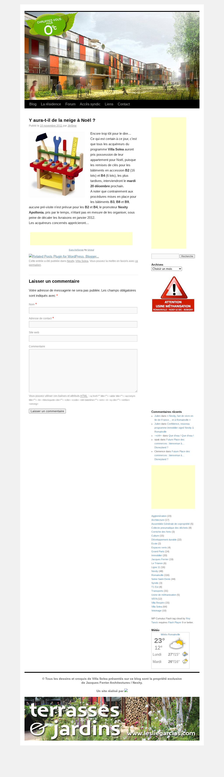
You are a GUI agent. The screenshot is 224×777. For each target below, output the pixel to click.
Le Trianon (157, 563)
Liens (109, 104)
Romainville (157, 575)
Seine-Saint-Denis (160, 579)
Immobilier (156, 555)
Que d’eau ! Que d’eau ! (181, 435)
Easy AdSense (76, 250)
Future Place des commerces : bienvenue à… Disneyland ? (169, 443)
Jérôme (72, 125)
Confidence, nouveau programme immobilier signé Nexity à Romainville (174, 427)
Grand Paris (157, 551)
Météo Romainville (170, 634)
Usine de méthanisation (163, 594)
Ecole (154, 543)
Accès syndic (90, 104)
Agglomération (158, 516)
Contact (124, 104)
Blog (33, 104)
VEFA (154, 598)
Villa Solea (81, 261)
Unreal (91, 250)
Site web (34, 332)
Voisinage (156, 610)
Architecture (157, 520)
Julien (157, 416)
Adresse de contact (40, 318)
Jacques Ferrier (159, 559)
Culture (155, 535)
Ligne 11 (155, 567)
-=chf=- (158, 435)
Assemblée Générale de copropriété (170, 524)
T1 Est (154, 587)
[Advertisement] (81, 238)
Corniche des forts (161, 531)
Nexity (70, 261)
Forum (70, 104)
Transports (157, 591)
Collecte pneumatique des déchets (169, 527)
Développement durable (164, 539)
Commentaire (37, 346)
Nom (32, 304)
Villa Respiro (157, 602)
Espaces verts (159, 547)
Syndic (155, 583)
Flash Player (174, 622)
